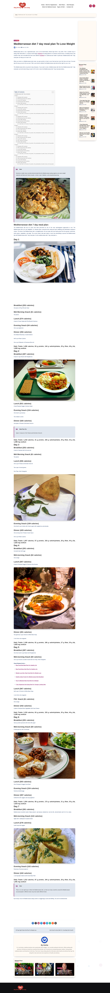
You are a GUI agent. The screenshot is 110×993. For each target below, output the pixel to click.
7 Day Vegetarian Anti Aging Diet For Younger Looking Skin (31, 684)
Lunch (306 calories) (22, 119)
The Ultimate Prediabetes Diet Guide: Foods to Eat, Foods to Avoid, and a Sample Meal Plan (85, 71)
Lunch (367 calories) (22, 138)
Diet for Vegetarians (51, 4)
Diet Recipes (70, 4)
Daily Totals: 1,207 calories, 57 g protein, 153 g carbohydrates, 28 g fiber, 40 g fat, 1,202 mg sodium (36, 123)
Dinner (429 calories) (22, 122)
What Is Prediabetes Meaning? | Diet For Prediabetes (84, 109)
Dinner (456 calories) (22, 103)
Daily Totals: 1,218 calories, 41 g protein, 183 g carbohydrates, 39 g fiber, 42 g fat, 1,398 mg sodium (36, 113)
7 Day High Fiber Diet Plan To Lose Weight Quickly (23, 971)
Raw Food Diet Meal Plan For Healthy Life (26, 665)
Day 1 (16, 95)
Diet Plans (62, 4)
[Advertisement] (44, 30)
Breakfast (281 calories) (22, 156)
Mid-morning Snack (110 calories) (24, 158)
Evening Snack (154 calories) (23, 110)
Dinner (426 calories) (22, 112)
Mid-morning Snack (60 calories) (24, 137)
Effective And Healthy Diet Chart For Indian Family (44, 971)
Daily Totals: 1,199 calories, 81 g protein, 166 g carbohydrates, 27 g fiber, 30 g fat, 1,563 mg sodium (36, 132)
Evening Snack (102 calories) (23, 161)
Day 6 (16, 144)
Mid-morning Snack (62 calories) (24, 128)
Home (43, 4)
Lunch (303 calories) (22, 149)
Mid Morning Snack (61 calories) (24, 98)
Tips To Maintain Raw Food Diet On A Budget (27, 680)
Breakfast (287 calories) (22, 107)
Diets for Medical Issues (49, 7)
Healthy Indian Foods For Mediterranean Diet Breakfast (30, 676)
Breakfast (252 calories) (22, 97)
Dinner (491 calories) (22, 131)
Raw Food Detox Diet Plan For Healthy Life (26, 669)
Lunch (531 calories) (22, 109)
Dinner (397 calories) (22, 152)
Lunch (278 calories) (22, 159)
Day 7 (16, 155)
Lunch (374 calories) (22, 100)
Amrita (19, 47)
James (40, 973)
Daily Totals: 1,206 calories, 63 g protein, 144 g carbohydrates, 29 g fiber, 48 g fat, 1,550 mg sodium (36, 104)
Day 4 (16, 125)
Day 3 (16, 115)
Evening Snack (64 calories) (23, 101)
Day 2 (16, 106)
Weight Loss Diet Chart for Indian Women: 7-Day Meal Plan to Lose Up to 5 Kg (84, 117)
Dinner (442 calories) (22, 141)
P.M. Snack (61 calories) (22, 140)
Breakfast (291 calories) (22, 126)
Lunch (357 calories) (22, 129)
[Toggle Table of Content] (52, 92)
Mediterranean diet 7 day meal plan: (22, 94)
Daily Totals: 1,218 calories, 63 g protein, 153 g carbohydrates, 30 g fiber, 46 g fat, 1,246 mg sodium (36, 143)
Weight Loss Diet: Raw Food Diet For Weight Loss (28, 673)
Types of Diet (61, 7)
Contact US (70, 7)
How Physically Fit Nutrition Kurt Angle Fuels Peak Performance (64, 972)
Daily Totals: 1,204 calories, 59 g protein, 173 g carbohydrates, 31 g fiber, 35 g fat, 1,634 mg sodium (36, 153)
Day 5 (16, 134)
